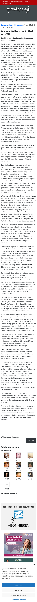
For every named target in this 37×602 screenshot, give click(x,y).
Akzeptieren (18, 585)
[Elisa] (7, 455)
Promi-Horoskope (16, 25)
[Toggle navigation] (18, 16)
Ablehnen (18, 590)
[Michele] (7, 474)
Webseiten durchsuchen (10, 437)
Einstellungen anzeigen (18, 595)
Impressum (23, 599)
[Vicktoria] (7, 484)
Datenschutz (15, 599)
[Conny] (18, 474)
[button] (34, 565)
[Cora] (30, 455)
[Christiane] (18, 455)
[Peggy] (18, 465)
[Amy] (7, 465)
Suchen (31, 440)
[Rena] (30, 465)
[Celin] (30, 474)
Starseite (4, 25)
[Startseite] (18, 10)
